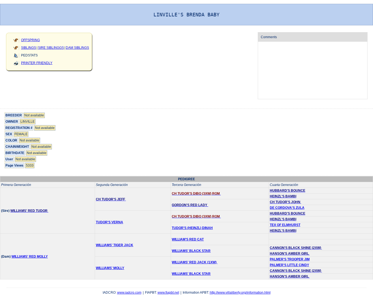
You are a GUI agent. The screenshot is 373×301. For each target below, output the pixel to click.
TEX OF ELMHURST (285, 225)
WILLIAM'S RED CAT (188, 239)
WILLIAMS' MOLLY (110, 268)
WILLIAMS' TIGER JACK (114, 245)
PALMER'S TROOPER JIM (290, 259)
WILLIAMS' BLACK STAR (191, 251)
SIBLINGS (28, 48)
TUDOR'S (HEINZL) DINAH (192, 228)
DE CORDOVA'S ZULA (287, 208)
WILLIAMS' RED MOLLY (29, 256)
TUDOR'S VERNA (109, 222)
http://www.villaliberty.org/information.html (240, 292)
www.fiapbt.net (168, 292)
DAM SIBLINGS (77, 48)
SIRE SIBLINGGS (51, 48)
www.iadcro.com (129, 292)
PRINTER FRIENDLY (36, 63)
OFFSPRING (30, 40)
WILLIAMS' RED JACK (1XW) (194, 262)
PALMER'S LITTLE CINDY (289, 265)
